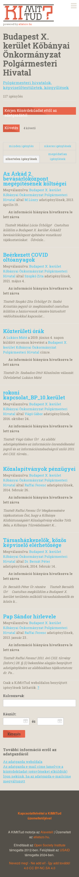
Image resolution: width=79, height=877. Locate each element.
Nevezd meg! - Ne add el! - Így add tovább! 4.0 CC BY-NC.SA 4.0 (39, 865)
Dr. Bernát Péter (37, 561)
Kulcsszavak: (14, 696)
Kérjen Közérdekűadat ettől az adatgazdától (30, 111)
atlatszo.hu (25, 24)
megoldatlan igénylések (57, 156)
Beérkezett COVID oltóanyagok (25, 257)
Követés (11, 128)
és (33, 721)
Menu (73, 5)
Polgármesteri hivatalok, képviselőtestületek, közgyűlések (36, 85)
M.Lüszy (31, 200)
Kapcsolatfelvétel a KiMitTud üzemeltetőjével (39, 815)
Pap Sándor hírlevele (29, 616)
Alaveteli (47, 832)
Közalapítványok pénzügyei (39, 468)
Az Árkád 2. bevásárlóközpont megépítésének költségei (34, 178)
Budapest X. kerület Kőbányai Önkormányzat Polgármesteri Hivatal (35, 195)
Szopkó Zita (34, 276)
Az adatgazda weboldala (22, 761)
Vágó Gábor (34, 414)
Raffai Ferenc (35, 485)
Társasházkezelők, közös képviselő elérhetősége (34, 542)
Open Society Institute (49, 845)
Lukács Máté (16, 337)
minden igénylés (21, 146)
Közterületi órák (23, 331)
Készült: (9, 714)
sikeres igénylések (57, 146)
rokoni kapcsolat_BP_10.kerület (34, 395)
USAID (65, 850)
